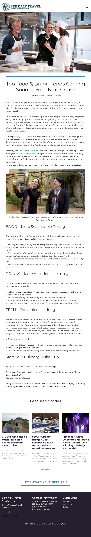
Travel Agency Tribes (59, 524)
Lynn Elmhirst (16, 366)
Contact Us (67, 504)
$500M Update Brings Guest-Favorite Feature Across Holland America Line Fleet (44, 442)
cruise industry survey (30, 151)
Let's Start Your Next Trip (45, 482)
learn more (13, 458)
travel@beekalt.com (42, 509)
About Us (66, 502)
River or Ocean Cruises (49, 95)
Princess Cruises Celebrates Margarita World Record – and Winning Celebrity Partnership (75, 442)
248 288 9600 (41, 507)
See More (45, 470)
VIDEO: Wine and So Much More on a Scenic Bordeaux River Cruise (14, 441)
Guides (65, 507)
